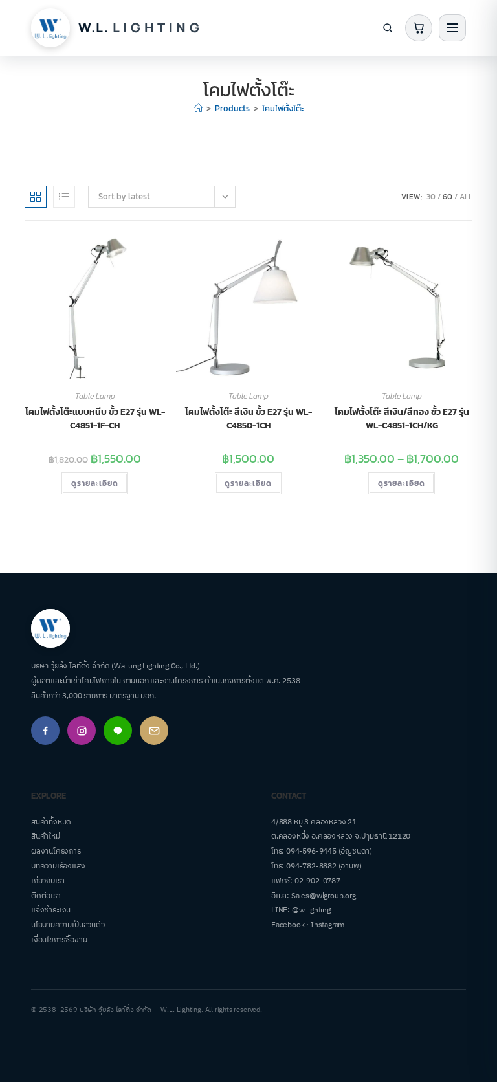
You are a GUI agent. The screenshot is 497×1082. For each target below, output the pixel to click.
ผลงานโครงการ (56, 851)
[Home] (198, 108)
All (465, 197)
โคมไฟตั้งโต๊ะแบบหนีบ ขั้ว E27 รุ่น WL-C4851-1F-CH (95, 418)
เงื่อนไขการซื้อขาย (59, 940)
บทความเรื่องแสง (58, 866)
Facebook (287, 925)
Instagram (327, 925)
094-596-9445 (311, 851)
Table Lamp (95, 396)
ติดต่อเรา (46, 896)
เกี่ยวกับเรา (48, 881)
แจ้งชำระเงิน (51, 910)
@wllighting (311, 910)
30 (431, 197)
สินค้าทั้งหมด (51, 822)
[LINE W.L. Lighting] (118, 730)
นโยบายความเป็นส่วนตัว (68, 925)
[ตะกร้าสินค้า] (418, 27)
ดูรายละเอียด (94, 483)
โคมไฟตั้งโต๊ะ (283, 108)
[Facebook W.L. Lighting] (45, 730)
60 (447, 197)
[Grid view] (36, 197)
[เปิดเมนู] (452, 27)
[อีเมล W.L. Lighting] (154, 730)
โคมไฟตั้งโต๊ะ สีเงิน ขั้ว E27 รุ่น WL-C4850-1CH (248, 418)
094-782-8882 (311, 866)
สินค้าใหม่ (45, 836)
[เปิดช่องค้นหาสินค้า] (388, 28)
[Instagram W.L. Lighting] (81, 730)
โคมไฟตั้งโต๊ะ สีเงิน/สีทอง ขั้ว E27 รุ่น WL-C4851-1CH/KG (402, 418)
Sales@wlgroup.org (323, 896)
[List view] (64, 197)
